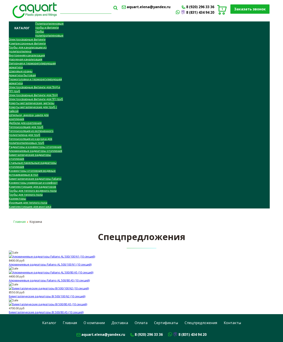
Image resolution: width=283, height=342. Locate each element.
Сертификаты (166, 322)
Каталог (49, 322)
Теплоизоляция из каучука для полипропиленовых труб (30, 141)
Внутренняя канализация (27, 55)
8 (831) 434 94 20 (200, 12)
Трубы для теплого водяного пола (33, 191)
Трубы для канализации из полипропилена (28, 49)
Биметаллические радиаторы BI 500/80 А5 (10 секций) (46, 312)
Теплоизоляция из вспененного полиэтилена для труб (31, 133)
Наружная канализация (25, 59)
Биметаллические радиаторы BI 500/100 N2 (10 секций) (47, 296)
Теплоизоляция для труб (26, 127)
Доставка (119, 322)
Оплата (141, 322)
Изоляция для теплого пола (28, 202)
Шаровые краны (21, 71)
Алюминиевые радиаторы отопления (35, 151)
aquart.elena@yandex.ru (148, 6)
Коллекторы (17, 199)
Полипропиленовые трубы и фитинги (49, 25)
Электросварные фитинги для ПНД (33, 95)
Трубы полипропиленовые (49, 33)
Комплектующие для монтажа (30, 206)
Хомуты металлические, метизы (31, 103)
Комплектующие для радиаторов (32, 187)
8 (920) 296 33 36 (200, 6)
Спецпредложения (201, 322)
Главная (70, 322)
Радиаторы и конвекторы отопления (35, 147)
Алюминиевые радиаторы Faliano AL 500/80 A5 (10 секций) (49, 280)
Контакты (232, 322)
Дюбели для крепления (25, 123)
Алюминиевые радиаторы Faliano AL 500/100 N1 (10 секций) (50, 264)
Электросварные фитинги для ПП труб (36, 99)
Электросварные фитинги (27, 39)
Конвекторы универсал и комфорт (33, 183)
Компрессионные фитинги (27, 43)
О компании (94, 322)
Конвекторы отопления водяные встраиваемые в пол (32, 173)
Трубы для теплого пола (26, 195)
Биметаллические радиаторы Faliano (35, 179)
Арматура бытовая (22, 75)
